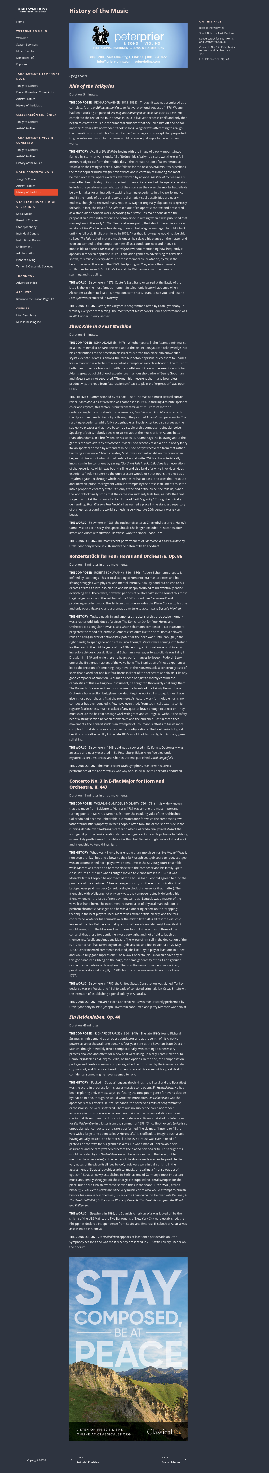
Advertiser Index (26, 282)
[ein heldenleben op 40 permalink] (67, 1017)
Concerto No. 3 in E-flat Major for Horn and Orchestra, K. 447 (217, 50)
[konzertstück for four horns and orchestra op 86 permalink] (67, 556)
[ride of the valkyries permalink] (67, 86)
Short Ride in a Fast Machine (216, 33)
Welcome (22, 38)
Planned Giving (25, 260)
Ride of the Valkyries (211, 27)
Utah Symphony (26, 227)
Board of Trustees (27, 220)
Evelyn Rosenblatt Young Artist (35, 92)
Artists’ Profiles (25, 99)
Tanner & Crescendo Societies (34, 266)
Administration (25, 253)
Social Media (24, 213)
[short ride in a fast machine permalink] (67, 326)
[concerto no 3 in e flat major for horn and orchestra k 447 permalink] (67, 781)
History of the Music (29, 105)
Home (20, 21)
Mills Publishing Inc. (28, 322)
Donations (22, 57)
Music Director (25, 51)
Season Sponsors (27, 44)
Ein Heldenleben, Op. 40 (214, 59)
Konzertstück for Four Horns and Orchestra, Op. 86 (216, 40)
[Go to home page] (36, 10)
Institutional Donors (28, 240)
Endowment (23, 246)
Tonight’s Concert (27, 85)
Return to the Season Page (32, 299)
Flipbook (21, 64)
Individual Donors (27, 233)
